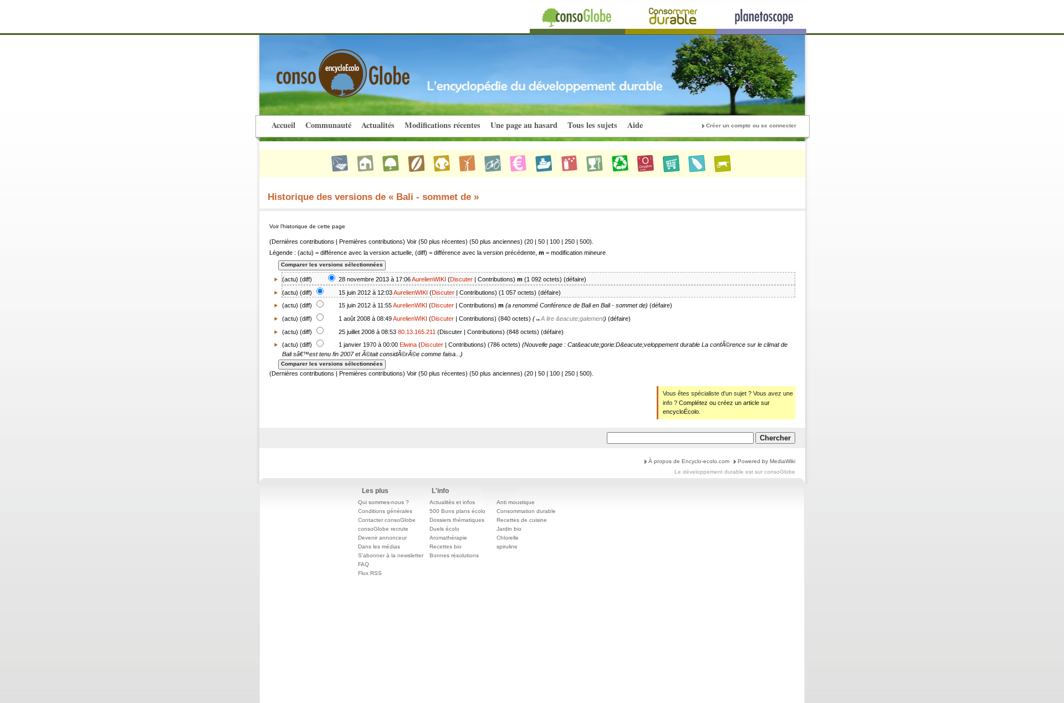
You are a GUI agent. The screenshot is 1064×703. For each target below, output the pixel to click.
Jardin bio (509, 529)
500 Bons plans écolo (457, 511)
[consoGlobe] (317, 67)
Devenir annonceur (382, 538)
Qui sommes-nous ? (383, 502)
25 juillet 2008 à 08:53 (367, 332)
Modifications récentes (442, 125)
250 (570, 241)
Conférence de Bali (565, 305)
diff (306, 279)
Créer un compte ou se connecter (751, 125)
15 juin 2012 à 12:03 (365, 292)
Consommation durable (526, 511)
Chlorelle (508, 538)
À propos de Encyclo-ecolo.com (688, 461)
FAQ (363, 564)
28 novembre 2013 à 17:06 (375, 279)
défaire (575, 279)
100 (555, 241)
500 (585, 241)
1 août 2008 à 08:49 (365, 318)
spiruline (507, 546)
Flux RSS (370, 573)
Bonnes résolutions (454, 555)
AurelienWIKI (429, 279)
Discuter (461, 279)
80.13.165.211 (417, 332)
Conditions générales (385, 511)
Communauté (328, 125)
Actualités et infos (452, 502)
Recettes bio (445, 546)
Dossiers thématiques (456, 520)
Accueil (283, 125)
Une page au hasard (523, 125)
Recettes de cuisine (522, 520)
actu (290, 292)
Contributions (495, 279)
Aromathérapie (448, 538)
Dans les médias (379, 546)
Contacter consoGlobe (387, 520)
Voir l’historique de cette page (307, 226)
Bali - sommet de (623, 305)
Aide (635, 125)
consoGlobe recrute (383, 529)
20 (529, 241)
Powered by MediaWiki (766, 461)
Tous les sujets (592, 125)
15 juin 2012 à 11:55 (365, 305)
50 (541, 241)
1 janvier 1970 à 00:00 (368, 344)
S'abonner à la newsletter (390, 555)
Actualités (378, 125)
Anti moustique (516, 502)
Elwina (408, 344)
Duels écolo (444, 529)
